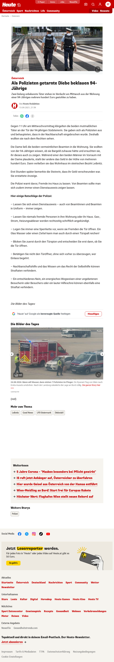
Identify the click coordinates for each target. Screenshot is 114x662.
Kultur (23, 599)
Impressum (7, 651)
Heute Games (62, 599)
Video (95, 10)
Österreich (8, 10)
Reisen (15, 616)
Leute (14, 599)
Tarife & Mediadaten (26, 651)
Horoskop (46, 599)
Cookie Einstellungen (11, 656)
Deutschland (39, 582)
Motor (4, 616)
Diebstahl (59, 412)
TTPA (41, 651)
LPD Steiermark (44, 412)
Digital (34, 599)
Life (43, 10)
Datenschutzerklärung (58, 651)
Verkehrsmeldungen (95, 611)
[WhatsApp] (22, 116)
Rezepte (48, 611)
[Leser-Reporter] (86, 4)
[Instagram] (34, 533)
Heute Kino (79, 599)
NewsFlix (73, 2)
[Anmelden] (100, 4)
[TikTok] (41, 533)
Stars (4, 599)
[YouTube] (48, 533)
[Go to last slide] (12, 354)
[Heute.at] (9, 5)
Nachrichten (56, 582)
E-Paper (41, 2)
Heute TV (93, 599)
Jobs (62, 2)
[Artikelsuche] (93, 4)
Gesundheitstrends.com (26, 628)
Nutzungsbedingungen (84, 651)
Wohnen (76, 611)
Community (53, 10)
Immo (52, 2)
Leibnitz (15, 412)
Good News (28, 412)
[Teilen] (32, 116)
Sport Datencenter (12, 611)
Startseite (5, 16)
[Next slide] (102, 354)
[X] (26, 533)
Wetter (95, 582)
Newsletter (8, 587)
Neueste (104, 10)
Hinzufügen (93, 314)
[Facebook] (27, 116)
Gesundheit (62, 611)
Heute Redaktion (31, 103)
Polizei (15, 513)
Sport (20, 10)
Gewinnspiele (33, 611)
